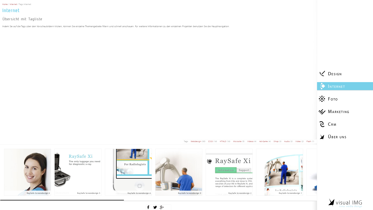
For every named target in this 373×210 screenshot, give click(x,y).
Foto (333, 99)
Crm (332, 124)
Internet (336, 86)
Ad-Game (263, 141)
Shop (276, 141)
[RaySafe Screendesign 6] (27, 171)
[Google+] (162, 207)
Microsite (237, 141)
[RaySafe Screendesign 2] (229, 171)
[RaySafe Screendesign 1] (279, 171)
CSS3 (210, 141)
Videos (250, 141)
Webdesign (196, 141)
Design (335, 73)
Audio (287, 141)
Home (5, 4)
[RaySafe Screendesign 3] (178, 171)
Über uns (337, 136)
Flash (309, 141)
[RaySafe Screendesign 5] (78, 171)
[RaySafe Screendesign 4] (128, 171)
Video (298, 141)
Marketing (338, 111)
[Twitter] (155, 207)
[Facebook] (148, 207)
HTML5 (223, 141)
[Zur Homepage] (345, 203)
